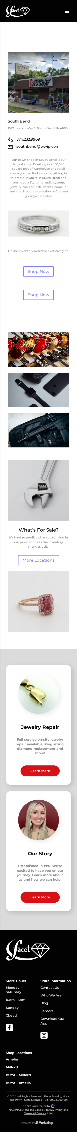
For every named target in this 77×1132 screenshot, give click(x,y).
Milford (12, 1067)
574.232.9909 (28, 139)
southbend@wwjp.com (38, 146)
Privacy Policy (53, 1109)
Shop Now (38, 271)
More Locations (39, 560)
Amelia (12, 1059)
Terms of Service (35, 1113)
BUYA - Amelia (18, 1083)
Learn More (40, 771)
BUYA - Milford (18, 1075)
